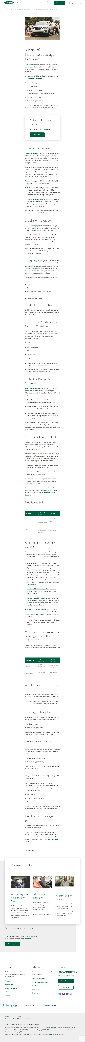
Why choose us (10, 985)
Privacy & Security (18, 1019)
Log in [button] (72, 3)
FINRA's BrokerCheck (51, 1005)
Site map (35, 993)
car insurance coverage (34, 78)
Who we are (8, 981)
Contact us (66, 987)
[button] (80, 3)
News (7, 992)
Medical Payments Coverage (34, 388)
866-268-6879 (62, 976)
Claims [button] (42, 3)
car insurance (47, 129)
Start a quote (37, 135)
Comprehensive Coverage (33, 266)
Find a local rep (60, 3)
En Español (35, 989)
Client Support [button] (49, 2)
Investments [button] (28, 3)
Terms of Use (8, 1019)
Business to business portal (41, 982)
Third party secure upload (40, 986)
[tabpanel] (42, 125)
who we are (72, 1027)
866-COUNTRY (67, 972)
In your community (11, 988)
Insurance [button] (19, 3)
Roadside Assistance (38, 979)
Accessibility (27, 1019)
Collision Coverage (31, 226)
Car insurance (29, 65)
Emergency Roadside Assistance (37, 598)
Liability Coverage (31, 153)
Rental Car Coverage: (33, 609)
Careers (7, 995)
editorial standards (51, 1034)
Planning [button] (36, 3)
